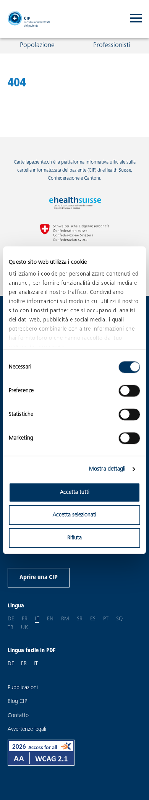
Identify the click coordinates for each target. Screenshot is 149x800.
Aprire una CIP (38, 577)
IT (36, 664)
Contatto (18, 716)
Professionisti (111, 45)
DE (11, 664)
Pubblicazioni (23, 688)
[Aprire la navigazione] (136, 19)
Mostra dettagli (107, 469)
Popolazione (37, 45)
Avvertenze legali (27, 729)
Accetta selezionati (74, 515)
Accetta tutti (74, 492)
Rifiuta (74, 537)
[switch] (129, 391)
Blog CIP (17, 701)
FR (24, 664)
